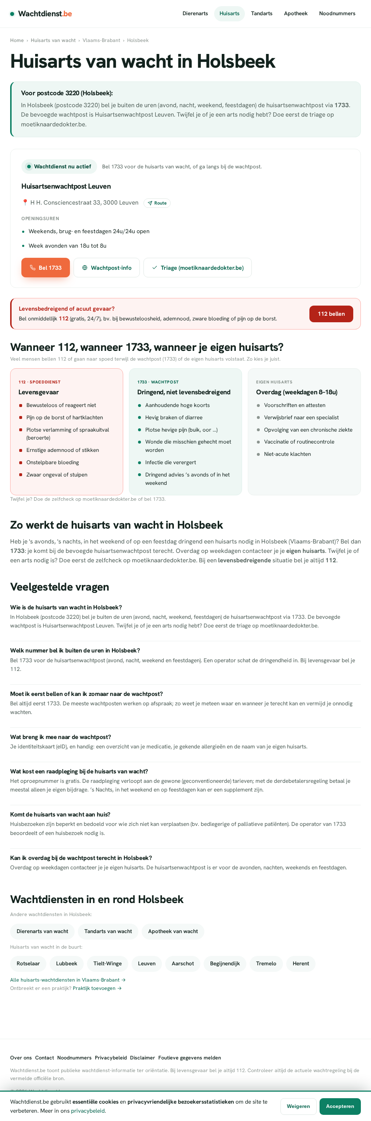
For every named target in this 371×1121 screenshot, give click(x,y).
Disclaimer (142, 1057)
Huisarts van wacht (53, 40)
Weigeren (298, 1106)
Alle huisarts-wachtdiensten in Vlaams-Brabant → (68, 980)
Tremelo (266, 963)
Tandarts (261, 13)
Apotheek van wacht (173, 931)
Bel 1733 (50, 268)
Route (160, 203)
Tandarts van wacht (108, 931)
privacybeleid (88, 1110)
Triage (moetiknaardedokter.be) (202, 268)
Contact (44, 1057)
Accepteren (340, 1106)
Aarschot (183, 963)
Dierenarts (195, 13)
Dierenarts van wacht (42, 931)
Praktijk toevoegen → (97, 988)
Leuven (146, 963)
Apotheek (296, 13)
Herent (301, 963)
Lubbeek (66, 963)
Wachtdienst (45, 13)
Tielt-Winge (107, 963)
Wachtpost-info (111, 268)
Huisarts (229, 13)
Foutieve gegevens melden (189, 1057)
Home (17, 40)
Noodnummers (337, 13)
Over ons (21, 1057)
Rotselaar (28, 963)
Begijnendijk (225, 963)
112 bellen (331, 314)
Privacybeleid (111, 1057)
